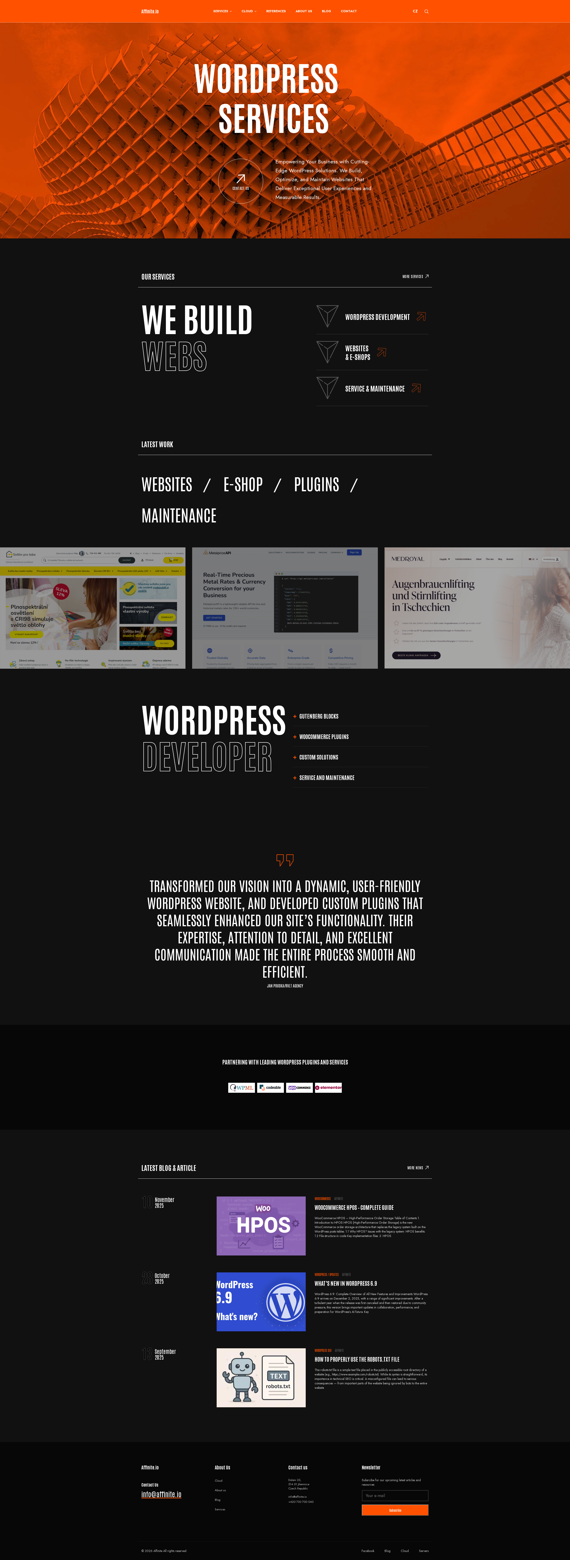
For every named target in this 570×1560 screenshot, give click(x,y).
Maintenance (178, 514)
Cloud (247, 11)
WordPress (321, 1274)
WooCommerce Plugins (324, 736)
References (276, 11)
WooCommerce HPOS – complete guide (354, 1207)
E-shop (243, 483)
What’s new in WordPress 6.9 (346, 1283)
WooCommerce (323, 1198)
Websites (166, 483)
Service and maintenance (326, 777)
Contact (349, 11)
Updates (334, 1274)
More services (413, 276)
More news (415, 1167)
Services (220, 11)
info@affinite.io (161, 1493)
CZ (415, 11)
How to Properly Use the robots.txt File (357, 1358)
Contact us (240, 188)
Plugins (316, 483)
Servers (424, 1551)
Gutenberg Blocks (318, 715)
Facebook (368, 1551)
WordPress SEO (323, 1350)
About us (304, 11)
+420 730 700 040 (301, 1502)
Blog (326, 11)
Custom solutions (318, 756)
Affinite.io (150, 11)
